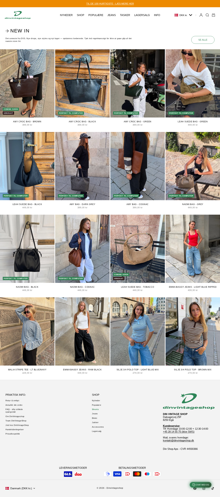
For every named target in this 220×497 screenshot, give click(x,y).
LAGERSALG (142, 15)
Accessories (98, 427)
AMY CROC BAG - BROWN (27, 121)
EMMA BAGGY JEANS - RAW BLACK (82, 369)
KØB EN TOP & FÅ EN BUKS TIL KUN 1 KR (110, 3)
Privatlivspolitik (13, 434)
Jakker (95, 422)
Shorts (95, 409)
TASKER (125, 15)
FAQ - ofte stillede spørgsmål (14, 410)
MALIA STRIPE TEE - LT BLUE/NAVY (27, 369)
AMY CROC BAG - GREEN (137, 121)
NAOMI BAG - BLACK (27, 287)
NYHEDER (66, 15)
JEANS (111, 15)
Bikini (94, 418)
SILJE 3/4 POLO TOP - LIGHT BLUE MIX (138, 369)
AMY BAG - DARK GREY (82, 204)
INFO (157, 15)
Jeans (95, 414)
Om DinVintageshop (15, 416)
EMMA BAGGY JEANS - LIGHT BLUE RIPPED (193, 287)
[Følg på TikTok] (212, 488)
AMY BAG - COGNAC (137, 204)
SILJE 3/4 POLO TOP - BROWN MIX (192, 369)
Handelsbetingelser (15, 429)
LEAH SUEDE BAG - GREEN (193, 121)
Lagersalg (96, 431)
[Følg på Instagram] (204, 488)
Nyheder (96, 400)
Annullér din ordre (14, 405)
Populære (96, 405)
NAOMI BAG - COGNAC (82, 287)
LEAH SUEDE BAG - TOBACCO (137, 287)
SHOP (80, 15)
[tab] (18, 30)
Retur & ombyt (12, 400)
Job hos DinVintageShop (17, 425)
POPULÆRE (95, 15)
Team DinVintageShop (16, 421)
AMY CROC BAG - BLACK (82, 121)
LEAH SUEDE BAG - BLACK (27, 204)
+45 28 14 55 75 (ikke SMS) (178, 431)
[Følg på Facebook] (195, 488)
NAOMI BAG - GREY (192, 204)
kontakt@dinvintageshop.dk (178, 440)
